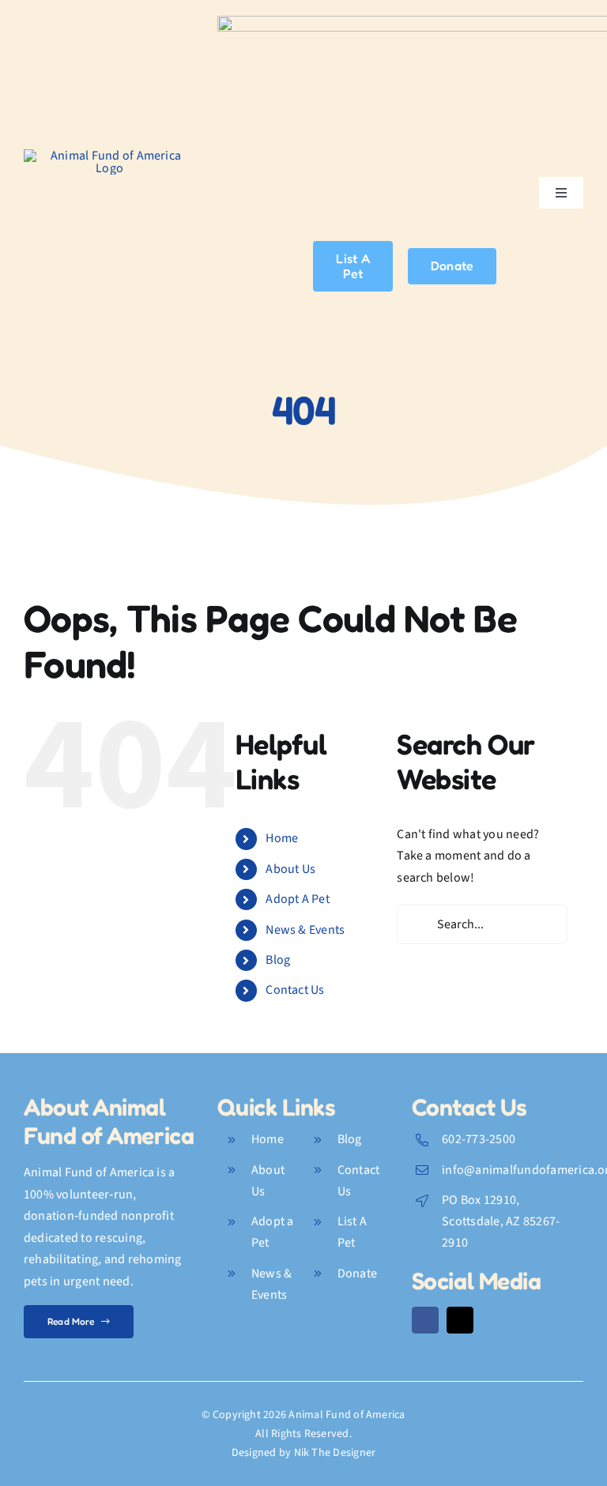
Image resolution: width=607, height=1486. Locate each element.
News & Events (305, 930)
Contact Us (295, 990)
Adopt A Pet (298, 899)
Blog (278, 960)
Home (282, 838)
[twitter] (460, 1320)
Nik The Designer (335, 1453)
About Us (290, 869)
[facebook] (425, 1320)
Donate (357, 1273)
